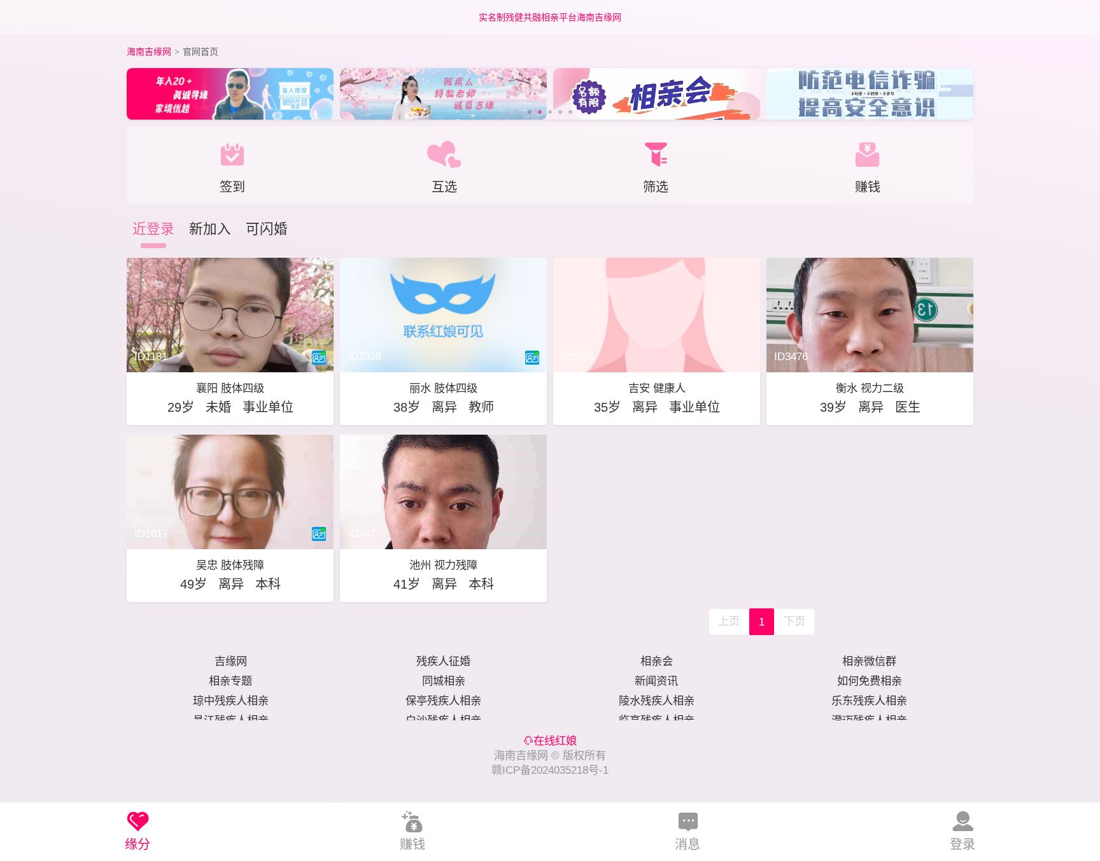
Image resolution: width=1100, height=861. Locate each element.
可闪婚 (267, 229)
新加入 (210, 229)
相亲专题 (230, 681)
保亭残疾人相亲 (443, 700)
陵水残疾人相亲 (657, 700)
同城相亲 (443, 681)
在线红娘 (555, 740)
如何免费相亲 (869, 681)
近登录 (153, 229)
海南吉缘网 (149, 51)
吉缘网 (231, 661)
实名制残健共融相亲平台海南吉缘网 (550, 17)
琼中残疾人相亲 (231, 700)
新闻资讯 (656, 681)
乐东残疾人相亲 (869, 700)
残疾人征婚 (443, 661)
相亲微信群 (869, 661)
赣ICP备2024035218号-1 (550, 770)
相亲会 (656, 661)
